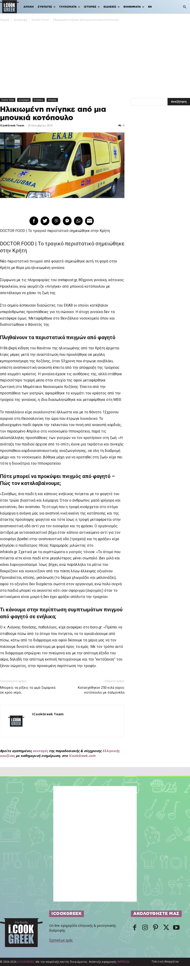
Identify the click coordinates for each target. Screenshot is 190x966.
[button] (184, 7)
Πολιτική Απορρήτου (165, 961)
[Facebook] (134, 928)
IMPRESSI (123, 961)
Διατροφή (20, 20)
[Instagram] (145, 928)
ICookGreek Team (12, 125)
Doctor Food (40, 20)
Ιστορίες (90, 7)
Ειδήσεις (110, 7)
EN (150, 7)
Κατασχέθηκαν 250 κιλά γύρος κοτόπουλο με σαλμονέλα (101, 690)
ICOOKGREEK (25, 961)
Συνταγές (45, 7)
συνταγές (40, 751)
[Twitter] (166, 928)
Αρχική (28, 7)
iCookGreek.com (82, 755)
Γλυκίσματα (68, 7)
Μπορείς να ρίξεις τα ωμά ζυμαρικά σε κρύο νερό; (27, 690)
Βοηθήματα (132, 7)
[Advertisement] (95, 56)
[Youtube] (176, 928)
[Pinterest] (155, 928)
